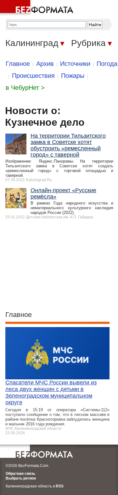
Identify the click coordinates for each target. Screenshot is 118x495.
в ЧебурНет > (25, 87)
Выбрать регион (21, 478)
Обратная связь (20, 473)
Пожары (72, 75)
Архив (45, 63)
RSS (60, 486)
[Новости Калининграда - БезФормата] (38, 8)
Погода (107, 63)
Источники (75, 63)
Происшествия (33, 75)
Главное (18, 63)
